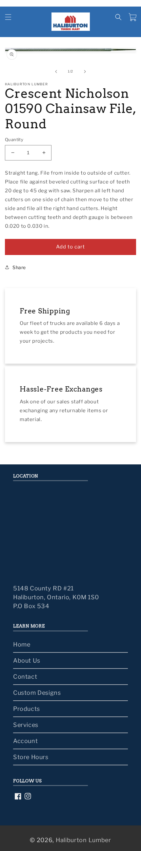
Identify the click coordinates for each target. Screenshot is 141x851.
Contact (25, 676)
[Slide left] (56, 71)
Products (26, 708)
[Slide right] (85, 71)
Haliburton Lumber (83, 840)
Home (21, 644)
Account (25, 740)
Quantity (14, 139)
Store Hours (31, 757)
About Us (26, 660)
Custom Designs (37, 692)
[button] (8, 17)
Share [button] (19, 267)
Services (25, 724)
